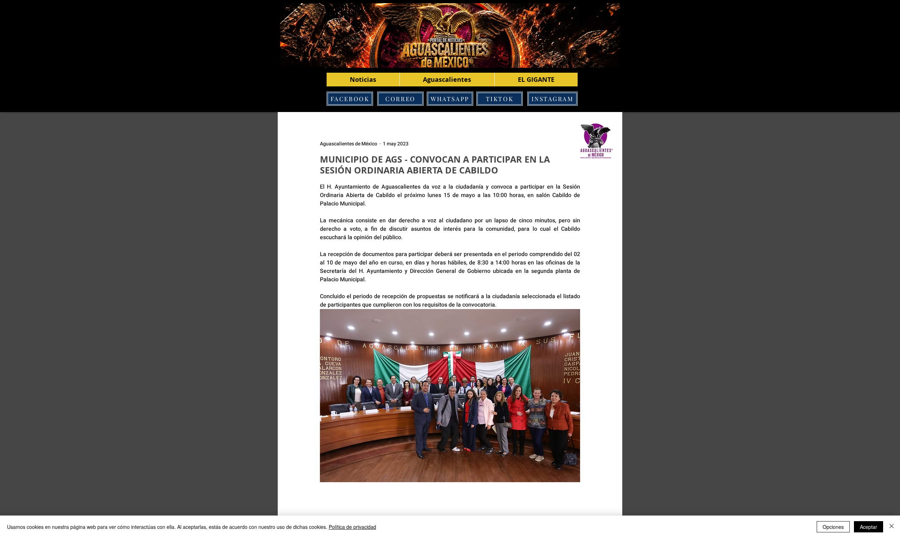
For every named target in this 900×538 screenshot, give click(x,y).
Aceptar (868, 526)
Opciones (833, 526)
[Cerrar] (891, 526)
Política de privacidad (352, 526)
